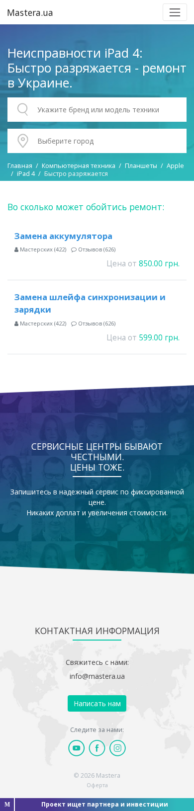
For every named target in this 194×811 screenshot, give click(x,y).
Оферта (97, 785)
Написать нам (97, 703)
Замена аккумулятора (63, 236)
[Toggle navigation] (175, 12)
